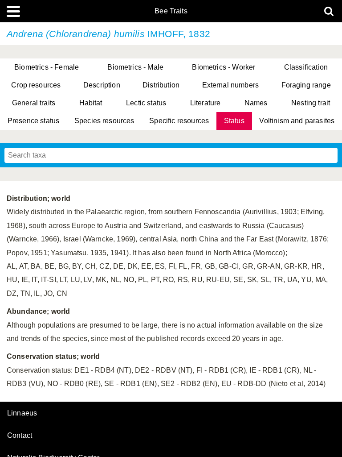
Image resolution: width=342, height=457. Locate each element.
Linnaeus (22, 413)
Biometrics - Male (135, 67)
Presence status (33, 121)
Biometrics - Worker (223, 67)
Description (101, 85)
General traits (33, 103)
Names (256, 103)
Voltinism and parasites (296, 121)
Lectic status (146, 103)
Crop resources (36, 85)
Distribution (160, 85)
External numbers (230, 85)
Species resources (104, 121)
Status (234, 121)
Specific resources (179, 121)
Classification (306, 67)
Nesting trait (310, 103)
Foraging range (306, 85)
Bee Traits (171, 11)
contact (19, 435)
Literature (205, 103)
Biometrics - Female (46, 67)
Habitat (90, 103)
